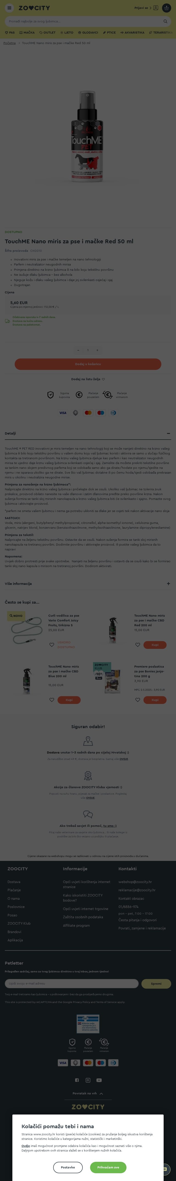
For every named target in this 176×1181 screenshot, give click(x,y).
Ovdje (26, 1145)
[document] (90, 1150)
